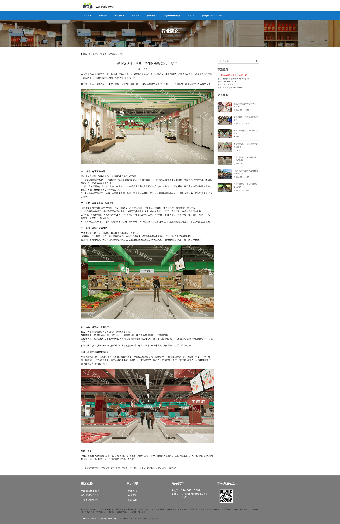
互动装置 (88, 512)
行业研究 (102, 54)
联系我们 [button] (192, 16)
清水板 (141, 512)
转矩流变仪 (226, 509)
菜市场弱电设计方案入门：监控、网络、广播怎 (108, 468)
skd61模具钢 (182, 509)
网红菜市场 (152, 84)
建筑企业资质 (214, 509)
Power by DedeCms (125, 518)
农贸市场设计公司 (240, 509)
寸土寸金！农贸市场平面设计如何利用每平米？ (157, 468)
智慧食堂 (202, 509)
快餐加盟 (170, 509)
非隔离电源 (122, 512)
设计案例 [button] (118, 16)
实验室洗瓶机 (159, 509)
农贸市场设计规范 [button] (172, 16)
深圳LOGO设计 (145, 509)
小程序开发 (132, 509)
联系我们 (132, 499)
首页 (95, 54)
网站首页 (88, 16)
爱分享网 (93, 509)
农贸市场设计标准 (115, 54)
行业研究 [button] (151, 16)
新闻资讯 (132, 490)
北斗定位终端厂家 (106, 509)
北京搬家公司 (100, 512)
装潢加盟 (193, 509)
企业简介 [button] (103, 16)
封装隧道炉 (120, 509)
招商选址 (111, 512)
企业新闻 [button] (136, 16)
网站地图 (155, 518)
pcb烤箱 (132, 512)
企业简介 (132, 495)
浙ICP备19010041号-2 (143, 518)
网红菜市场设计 (88, 455)
